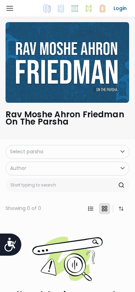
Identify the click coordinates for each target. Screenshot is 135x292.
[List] (90, 208)
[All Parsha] (88, 8)
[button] (120, 8)
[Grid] (104, 208)
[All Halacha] (74, 8)
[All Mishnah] (60, 8)
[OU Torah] (47, 8)
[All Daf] (102, 8)
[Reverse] (121, 208)
